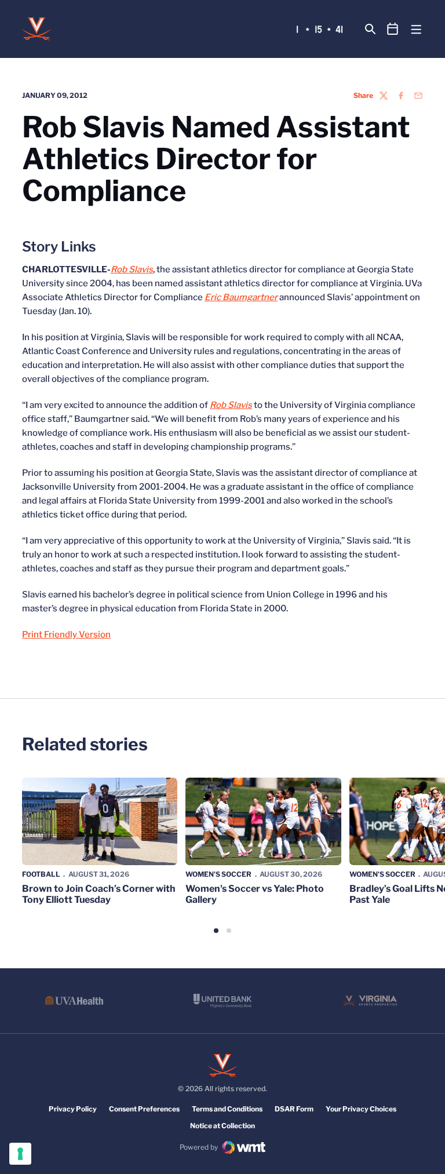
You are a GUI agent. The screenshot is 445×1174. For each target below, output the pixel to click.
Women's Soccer (218, 874)
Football (41, 874)
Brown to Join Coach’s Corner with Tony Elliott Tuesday (99, 894)
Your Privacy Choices (361, 1108)
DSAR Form (294, 1108)
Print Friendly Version (66, 634)
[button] (216, 930)
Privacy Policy (73, 1108)
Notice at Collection (222, 1125)
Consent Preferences (144, 1108)
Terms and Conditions (227, 1108)
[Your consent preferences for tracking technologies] (20, 1154)
